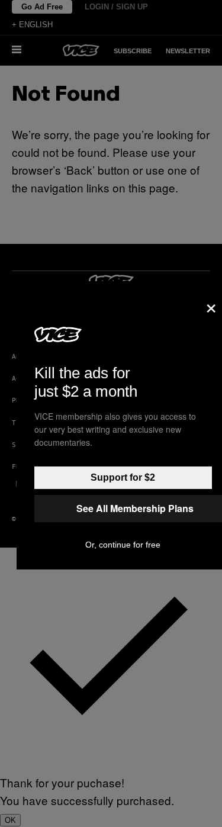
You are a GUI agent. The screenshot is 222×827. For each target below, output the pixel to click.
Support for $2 (123, 477)
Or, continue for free (122, 544)
